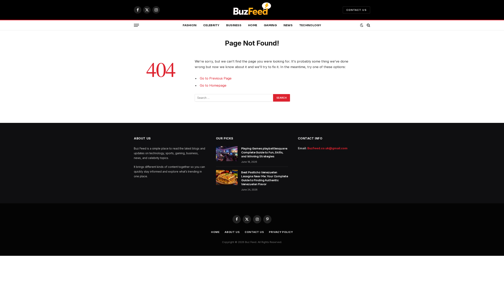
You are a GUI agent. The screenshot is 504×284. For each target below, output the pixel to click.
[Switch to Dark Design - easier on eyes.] (361, 25)
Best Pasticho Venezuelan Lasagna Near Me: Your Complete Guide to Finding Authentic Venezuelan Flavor (264, 178)
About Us (232, 232)
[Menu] (136, 25)
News (288, 25)
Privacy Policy (281, 232)
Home (252, 25)
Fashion (189, 25)
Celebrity (211, 25)
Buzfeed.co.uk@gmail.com (327, 148)
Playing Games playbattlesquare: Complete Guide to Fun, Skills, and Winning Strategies (264, 152)
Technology (310, 25)
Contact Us (356, 9)
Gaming (270, 25)
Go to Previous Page (216, 78)
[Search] (368, 25)
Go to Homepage (213, 85)
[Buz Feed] (252, 10)
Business (233, 25)
